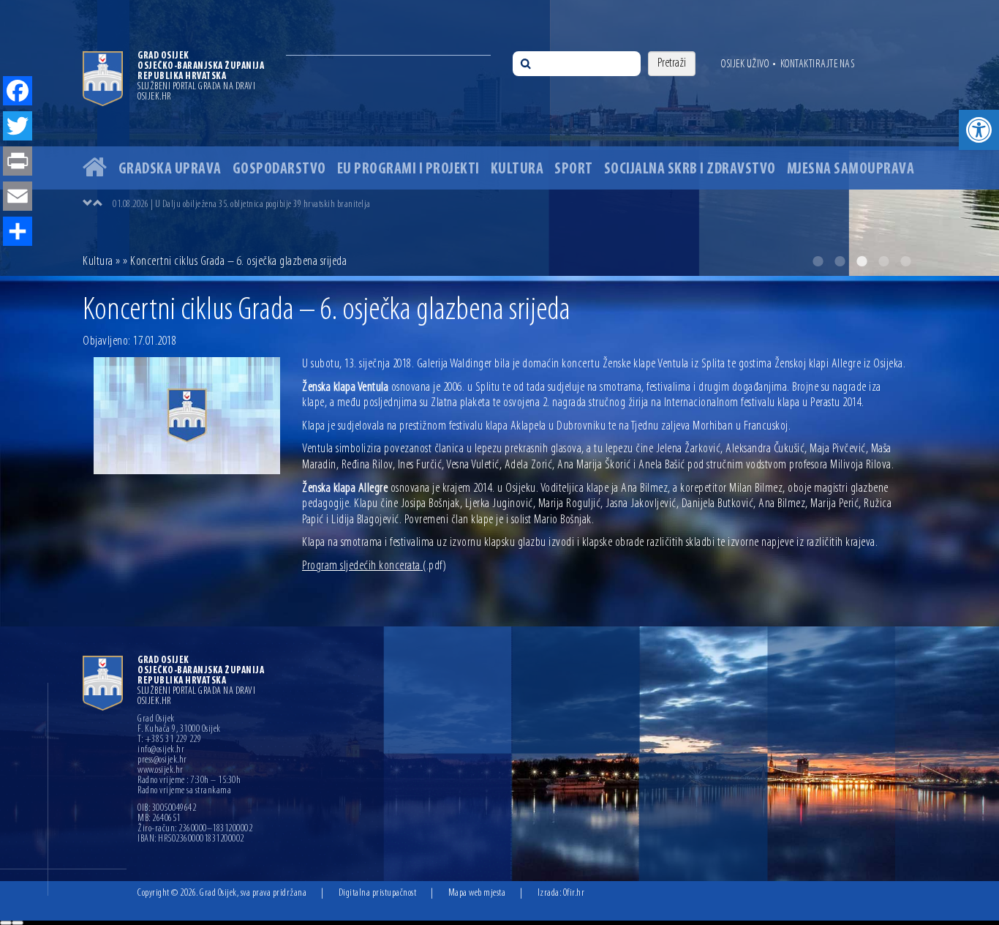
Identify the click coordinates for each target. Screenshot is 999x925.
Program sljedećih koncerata (374, 566)
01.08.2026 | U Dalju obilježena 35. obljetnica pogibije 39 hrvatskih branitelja (242, 204)
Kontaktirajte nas (817, 64)
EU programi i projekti (408, 169)
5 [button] (905, 261)
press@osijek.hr (162, 760)
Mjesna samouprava (851, 169)
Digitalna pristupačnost (378, 893)
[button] (979, 130)
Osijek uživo (745, 64)
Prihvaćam (6, 923)
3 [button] (861, 261)
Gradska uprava (170, 169)
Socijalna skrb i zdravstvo (690, 169)
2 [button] (839, 261)
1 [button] (817, 261)
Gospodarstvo (279, 169)
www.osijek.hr (160, 770)
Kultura (517, 169)
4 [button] (883, 261)
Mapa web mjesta (477, 893)
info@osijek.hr (160, 750)
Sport (573, 169)
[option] (499, 138)
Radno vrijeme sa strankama (184, 791)
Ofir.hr (574, 893)
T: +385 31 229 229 (169, 740)
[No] (17, 923)
